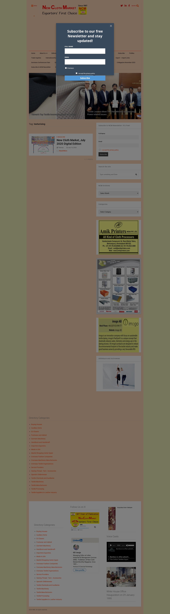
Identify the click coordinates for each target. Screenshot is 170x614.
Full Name (69, 46)
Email (67, 57)
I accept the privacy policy (86, 73)
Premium (70, 68)
